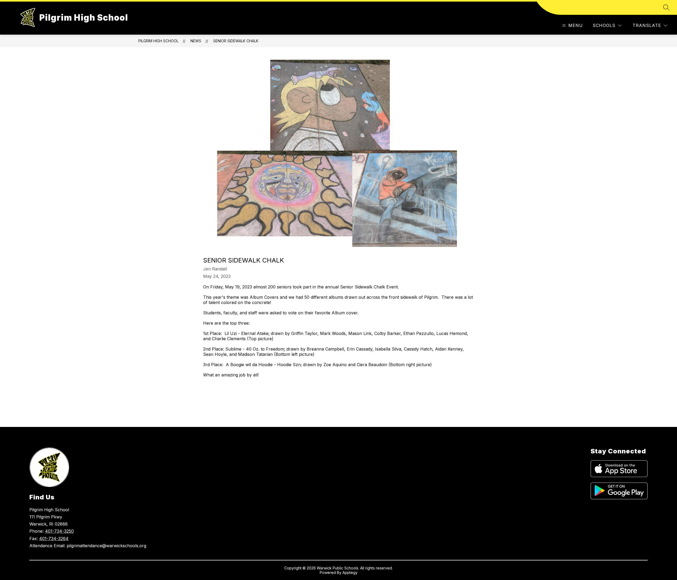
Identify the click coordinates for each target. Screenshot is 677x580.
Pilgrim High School (158, 41)
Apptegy (350, 572)
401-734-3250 (59, 531)
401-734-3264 (53, 538)
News (195, 41)
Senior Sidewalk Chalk (235, 41)
